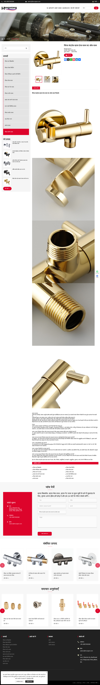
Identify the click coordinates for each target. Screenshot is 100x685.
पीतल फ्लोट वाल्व (9, 112)
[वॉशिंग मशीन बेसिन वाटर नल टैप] (7, 172)
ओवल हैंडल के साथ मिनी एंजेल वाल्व (36, 574)
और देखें (7, 188)
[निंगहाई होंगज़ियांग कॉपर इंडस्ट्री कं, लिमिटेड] (9, 8)
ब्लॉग (50, 640)
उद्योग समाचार (52, 642)
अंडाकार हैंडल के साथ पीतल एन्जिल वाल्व (11, 574)
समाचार (51, 636)
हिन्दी (95, 1)
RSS (84, 682)
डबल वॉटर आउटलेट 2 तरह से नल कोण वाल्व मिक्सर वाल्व (20, 142)
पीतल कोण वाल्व (15, 39)
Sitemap (79, 682)
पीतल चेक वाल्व (9, 80)
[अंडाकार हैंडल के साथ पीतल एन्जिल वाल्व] (12, 559)
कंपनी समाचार (52, 644)
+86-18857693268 (9, 1)
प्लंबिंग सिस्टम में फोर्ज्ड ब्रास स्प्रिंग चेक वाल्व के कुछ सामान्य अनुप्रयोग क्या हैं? (12, 620)
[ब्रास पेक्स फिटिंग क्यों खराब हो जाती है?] (87, 605)
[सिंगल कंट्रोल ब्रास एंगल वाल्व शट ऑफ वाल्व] (39, 79)
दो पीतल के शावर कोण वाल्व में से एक (87, 574)
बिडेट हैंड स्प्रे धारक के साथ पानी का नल (20, 178)
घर (4, 39)
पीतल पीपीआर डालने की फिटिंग (12, 74)
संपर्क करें (81, 636)
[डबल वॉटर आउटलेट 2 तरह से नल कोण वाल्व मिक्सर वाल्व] (7, 145)
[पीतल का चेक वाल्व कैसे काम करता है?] (62, 605)
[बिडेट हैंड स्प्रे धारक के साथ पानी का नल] (7, 181)
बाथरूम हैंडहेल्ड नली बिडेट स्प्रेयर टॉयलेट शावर (20, 151)
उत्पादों (8, 39)
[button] (2, 565)
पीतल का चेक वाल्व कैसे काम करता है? (62, 620)
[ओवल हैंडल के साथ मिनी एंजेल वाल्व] (37, 559)
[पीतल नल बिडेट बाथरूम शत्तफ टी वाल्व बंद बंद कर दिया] (62, 559)
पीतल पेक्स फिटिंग (9, 67)
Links (74, 682)
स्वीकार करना (29, 681)
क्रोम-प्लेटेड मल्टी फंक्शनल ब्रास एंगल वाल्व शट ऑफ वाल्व (19, 161)
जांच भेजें (69, 55)
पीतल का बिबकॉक (9, 61)
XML (88, 682)
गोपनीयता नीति (94, 682)
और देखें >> (6, 578)
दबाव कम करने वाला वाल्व (11, 100)
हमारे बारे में (33, 636)
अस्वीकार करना (19, 681)
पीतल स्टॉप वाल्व (9, 93)
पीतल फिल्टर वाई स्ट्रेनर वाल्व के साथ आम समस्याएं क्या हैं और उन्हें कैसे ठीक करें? (37, 620)
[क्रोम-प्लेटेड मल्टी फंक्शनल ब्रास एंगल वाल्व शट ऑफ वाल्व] (7, 163)
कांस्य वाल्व (7, 125)
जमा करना (44, 533)
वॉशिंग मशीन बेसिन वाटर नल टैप (18, 169)
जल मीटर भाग (8, 119)
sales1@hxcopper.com (34, 1)
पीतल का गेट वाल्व (9, 87)
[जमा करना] (96, 8)
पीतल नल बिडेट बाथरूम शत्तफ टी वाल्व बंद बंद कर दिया (62, 574)
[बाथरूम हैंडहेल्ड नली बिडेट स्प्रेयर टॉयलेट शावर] (7, 154)
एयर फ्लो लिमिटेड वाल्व (10, 106)
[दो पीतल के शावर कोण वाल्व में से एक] (87, 559)
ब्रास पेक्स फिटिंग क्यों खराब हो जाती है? (86, 620)
